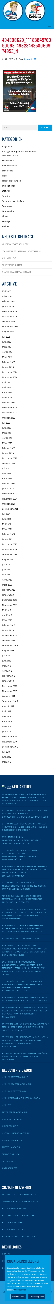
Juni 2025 (6, 341)
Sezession (7, 1161)
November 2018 (9, 635)
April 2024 (7, 392)
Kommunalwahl (9, 165)
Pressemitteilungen (11, 180)
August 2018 (8, 650)
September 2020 (10, 554)
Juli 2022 (6, 468)
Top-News (7, 206)
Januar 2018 (8, 680)
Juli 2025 (6, 336)
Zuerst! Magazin (11, 1147)
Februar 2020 (8, 589)
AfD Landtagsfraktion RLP (17, 1084)
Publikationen (8, 185)
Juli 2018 (6, 655)
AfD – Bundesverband (14, 1091)
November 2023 (9, 412)
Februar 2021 (8, 534)
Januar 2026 (8, 306)
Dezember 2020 (9, 544)
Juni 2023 (6, 427)
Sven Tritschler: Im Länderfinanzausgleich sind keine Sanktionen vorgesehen (21, 840)
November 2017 (9, 691)
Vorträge (6, 221)
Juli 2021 (6, 513)
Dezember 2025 (9, 311)
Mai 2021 (6, 524)
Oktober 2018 (8, 640)
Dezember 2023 (9, 407)
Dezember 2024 (9, 372)
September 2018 (10, 645)
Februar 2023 (8, 448)
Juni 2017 (6, 711)
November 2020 (9, 549)
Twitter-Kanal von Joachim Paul (20, 1201)
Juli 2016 (6, 751)
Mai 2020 (6, 574)
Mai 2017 (6, 716)
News (4, 175)
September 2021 (10, 508)
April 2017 (7, 721)
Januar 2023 (8, 453)
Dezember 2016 (9, 736)
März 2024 (7, 397)
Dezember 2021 (9, 493)
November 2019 (9, 605)
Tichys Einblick (10, 1154)
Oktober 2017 (8, 696)
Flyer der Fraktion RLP (15, 1112)
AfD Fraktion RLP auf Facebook (19, 1215)
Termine (6, 196)
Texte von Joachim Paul (13, 201)
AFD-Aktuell (22, 787)
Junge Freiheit (10, 1126)
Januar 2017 (8, 731)
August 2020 (8, 559)
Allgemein (7, 146)
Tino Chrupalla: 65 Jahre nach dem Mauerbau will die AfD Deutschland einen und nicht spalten (22, 899)
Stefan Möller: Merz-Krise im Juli (20, 938)
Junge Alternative (12, 1119)
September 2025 (10, 326)
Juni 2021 (6, 519)
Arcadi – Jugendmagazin (15, 1133)
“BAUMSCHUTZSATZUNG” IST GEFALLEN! (21, 251)
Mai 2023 (6, 433)
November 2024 (9, 377)
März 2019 (7, 620)
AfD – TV (6, 1105)
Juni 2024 (6, 382)
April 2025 (7, 352)
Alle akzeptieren (18, 1296)
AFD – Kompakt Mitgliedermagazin (21, 1098)
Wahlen (6, 226)
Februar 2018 (8, 675)
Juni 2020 (6, 569)
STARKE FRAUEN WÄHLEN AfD (16, 272)
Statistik (6, 190)
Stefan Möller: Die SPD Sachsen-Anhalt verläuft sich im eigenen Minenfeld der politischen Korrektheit (24, 826)
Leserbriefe (7, 170)
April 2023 (7, 438)
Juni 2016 (6, 756)
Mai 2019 (6, 610)
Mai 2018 (6, 665)
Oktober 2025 (8, 321)
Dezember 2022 (9, 458)
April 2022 (7, 478)
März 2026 (7, 296)
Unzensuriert (9, 1168)
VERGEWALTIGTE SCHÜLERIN (16, 244)
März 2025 (7, 357)
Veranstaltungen (10, 211)
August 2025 (8, 331)
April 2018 (7, 670)
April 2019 (7, 615)
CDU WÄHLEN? (9, 258)
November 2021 (9, 498)
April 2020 (7, 579)
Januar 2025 (8, 367)
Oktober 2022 (8, 463)
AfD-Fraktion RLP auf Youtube (18, 1236)
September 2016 (10, 746)
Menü (49, 25)
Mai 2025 (6, 346)
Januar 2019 (8, 630)
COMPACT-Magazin (12, 1140)
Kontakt (7, 1254)
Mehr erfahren (20, 1289)
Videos (5, 216)
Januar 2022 (8, 488)
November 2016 (9, 741)
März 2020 (7, 584)
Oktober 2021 (8, 503)
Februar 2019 (8, 625)
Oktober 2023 (8, 417)
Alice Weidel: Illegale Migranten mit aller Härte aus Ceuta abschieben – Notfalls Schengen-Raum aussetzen (22, 928)
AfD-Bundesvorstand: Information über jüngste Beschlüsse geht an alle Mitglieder (24, 1056)
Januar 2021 (8, 539)
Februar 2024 (8, 402)
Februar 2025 (8, 362)
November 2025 (9, 316)
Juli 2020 (6, 564)
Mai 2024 (6, 387)
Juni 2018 (6, 660)
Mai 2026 (6, 291)
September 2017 (10, 701)
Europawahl (8, 160)
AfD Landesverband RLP (15, 1077)
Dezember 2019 (9, 599)
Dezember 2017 (9, 686)
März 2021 (7, 529)
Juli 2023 (6, 422)
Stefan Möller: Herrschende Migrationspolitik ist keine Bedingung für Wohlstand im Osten (24, 885)
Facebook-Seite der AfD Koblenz (20, 1194)
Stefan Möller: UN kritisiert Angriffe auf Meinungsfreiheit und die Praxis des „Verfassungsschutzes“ (25, 1027)
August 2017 (8, 706)
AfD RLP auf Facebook (14, 1208)
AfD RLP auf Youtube (13, 1229)
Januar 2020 (8, 594)
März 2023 (7, 443)
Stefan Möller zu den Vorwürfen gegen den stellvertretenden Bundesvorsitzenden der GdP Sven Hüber (25, 813)
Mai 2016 (6, 761)
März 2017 (7, 726)
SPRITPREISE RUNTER (12, 265)
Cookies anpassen (36, 1296)
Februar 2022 (8, 483)
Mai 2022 (6, 473)
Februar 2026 (8, 301)
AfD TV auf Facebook (13, 1222)
